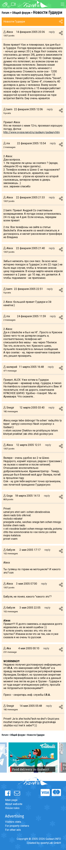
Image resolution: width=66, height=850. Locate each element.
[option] (33, 757)
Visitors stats (13, 821)
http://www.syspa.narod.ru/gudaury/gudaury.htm (31, 132)
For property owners (17, 825)
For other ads (13, 829)
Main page (11, 800)
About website (13, 804)
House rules (12, 808)
